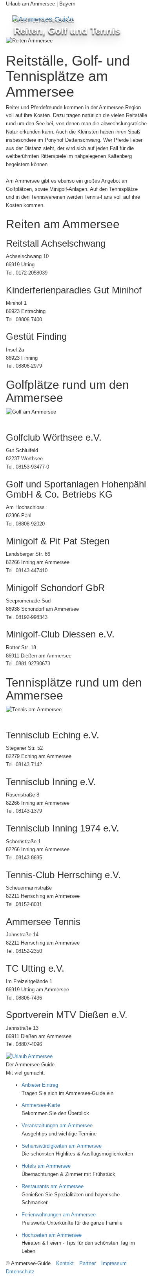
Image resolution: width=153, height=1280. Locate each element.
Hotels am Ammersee (46, 1166)
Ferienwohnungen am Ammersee (59, 1215)
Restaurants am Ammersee (53, 1186)
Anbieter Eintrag (40, 1085)
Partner (87, 1263)
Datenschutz (20, 1272)
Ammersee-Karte (41, 1105)
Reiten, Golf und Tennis (67, 30)
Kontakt (65, 1263)
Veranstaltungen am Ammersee (57, 1125)
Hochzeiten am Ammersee (52, 1235)
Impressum (114, 1263)
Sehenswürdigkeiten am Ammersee (62, 1146)
